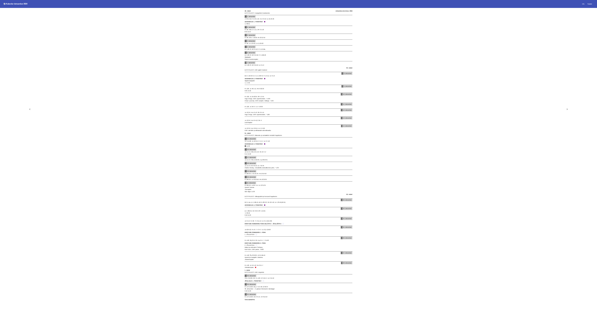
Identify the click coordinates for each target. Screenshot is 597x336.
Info (583, 4)
